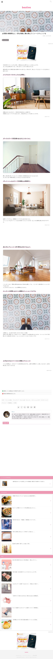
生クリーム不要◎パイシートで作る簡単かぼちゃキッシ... (24, 507)
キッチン (29, 400)
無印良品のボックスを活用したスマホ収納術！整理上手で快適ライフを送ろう (29, 481)
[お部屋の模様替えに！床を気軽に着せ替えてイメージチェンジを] (31, 407)
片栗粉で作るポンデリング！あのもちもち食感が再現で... (24, 495)
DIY (3, 400)
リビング (4, 402)
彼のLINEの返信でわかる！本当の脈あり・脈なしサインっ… (25, 559)
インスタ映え (9, 400)
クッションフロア (36, 400)
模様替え (10, 402)
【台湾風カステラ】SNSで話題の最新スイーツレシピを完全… (25, 619)
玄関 (15, 402)
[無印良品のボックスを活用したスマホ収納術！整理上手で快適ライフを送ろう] (4, 483)
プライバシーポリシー (27, 655)
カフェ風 (23, 400)
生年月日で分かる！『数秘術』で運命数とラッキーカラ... (24, 519)
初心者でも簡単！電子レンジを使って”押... (21, 543)
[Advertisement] (26, 126)
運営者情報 (35, 655)
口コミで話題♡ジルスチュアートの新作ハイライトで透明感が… (26, 607)
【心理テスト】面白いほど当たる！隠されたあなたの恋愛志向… (26, 595)
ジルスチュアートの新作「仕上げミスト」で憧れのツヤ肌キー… (26, 583)
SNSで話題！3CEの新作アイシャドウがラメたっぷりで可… (25, 571)
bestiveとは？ (19, 655)
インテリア (5, 40)
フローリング (45, 400)
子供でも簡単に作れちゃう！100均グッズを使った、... (24, 531)
